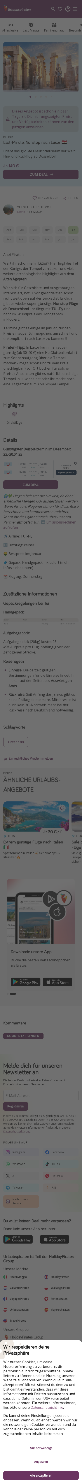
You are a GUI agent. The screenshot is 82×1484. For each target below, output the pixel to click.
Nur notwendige (41, 1448)
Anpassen (41, 1461)
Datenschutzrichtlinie (47, 1407)
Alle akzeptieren (41, 1475)
